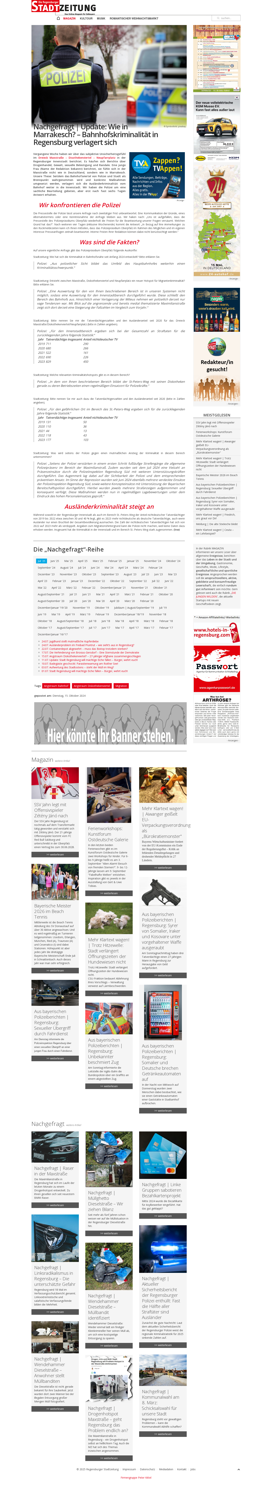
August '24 (66, 567)
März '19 (85, 614)
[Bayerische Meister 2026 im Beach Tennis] (55, 918)
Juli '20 (73, 601)
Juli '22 (155, 581)
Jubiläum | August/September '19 (134, 607)
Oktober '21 (160, 587)
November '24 (152, 561)
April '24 (123, 567)
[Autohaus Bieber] (217, 128)
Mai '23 (172, 574)
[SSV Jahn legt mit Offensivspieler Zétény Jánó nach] (55, 812)
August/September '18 (70, 621)
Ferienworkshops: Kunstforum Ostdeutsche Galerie (214, 433)
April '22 (56, 587)
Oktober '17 (45, 627)
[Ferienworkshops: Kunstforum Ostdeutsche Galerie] (109, 831)
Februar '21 (147, 594)
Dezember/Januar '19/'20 (53, 607)
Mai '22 (42, 587)
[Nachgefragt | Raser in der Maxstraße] (55, 1169)
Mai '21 (100, 594)
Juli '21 (73, 594)
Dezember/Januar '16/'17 (53, 634)
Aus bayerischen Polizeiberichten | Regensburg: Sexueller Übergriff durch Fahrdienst (216, 488)
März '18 (149, 621)
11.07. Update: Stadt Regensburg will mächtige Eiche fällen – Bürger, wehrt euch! (90, 660)
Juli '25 (41, 561)
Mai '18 (119, 621)
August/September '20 (51, 601)
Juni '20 (86, 601)
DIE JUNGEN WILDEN (216, 594)
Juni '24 (95, 567)
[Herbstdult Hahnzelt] (217, 58)
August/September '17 (70, 627)
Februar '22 (88, 587)
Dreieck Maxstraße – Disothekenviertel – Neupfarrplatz (76, 157)
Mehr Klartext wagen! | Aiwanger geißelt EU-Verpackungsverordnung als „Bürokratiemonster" (216, 447)
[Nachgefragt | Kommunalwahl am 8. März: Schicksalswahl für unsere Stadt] (163, 1395)
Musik (101, 18)
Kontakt (182, 1469)
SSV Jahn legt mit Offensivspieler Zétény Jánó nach (215, 424)
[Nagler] (217, 309)
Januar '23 (77, 581)
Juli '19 (163, 607)
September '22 (138, 581)
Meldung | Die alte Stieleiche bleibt (217, 524)
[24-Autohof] (217, 220)
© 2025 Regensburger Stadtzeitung (98, 1469)
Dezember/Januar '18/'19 (129, 614)
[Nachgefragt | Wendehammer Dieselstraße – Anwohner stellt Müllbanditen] (55, 1366)
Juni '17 (106, 627)
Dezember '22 (96, 581)
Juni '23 (158, 574)
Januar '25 (133, 561)
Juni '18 (106, 621)
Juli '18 (92, 621)
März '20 (130, 601)
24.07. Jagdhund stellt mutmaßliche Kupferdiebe (70, 641)
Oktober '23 (89, 574)
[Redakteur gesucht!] (217, 367)
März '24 (138, 567)
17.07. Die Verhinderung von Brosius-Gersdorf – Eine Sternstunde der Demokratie (90, 652)
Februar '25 (115, 561)
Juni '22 (169, 581)
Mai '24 (109, 567)
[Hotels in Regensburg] (217, 632)
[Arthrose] (217, 716)
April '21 (114, 594)
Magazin (69, 18)
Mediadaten (166, 1469)
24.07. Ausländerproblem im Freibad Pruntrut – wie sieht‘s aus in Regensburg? (88, 645)
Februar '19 (102, 614)
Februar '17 (166, 627)
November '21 (139, 587)
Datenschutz (147, 1469)
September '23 (110, 574)
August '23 (130, 574)
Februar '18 (166, 621)
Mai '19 (55, 614)
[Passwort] (217, 668)
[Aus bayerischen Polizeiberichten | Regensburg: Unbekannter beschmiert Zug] (109, 1046)
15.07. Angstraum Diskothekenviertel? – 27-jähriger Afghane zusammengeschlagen (91, 656)
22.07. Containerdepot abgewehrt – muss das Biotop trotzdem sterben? (85, 649)
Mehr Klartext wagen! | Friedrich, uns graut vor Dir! (215, 516)
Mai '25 (68, 561)
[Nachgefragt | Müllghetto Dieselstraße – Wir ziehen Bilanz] (109, 1183)
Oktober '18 (45, 621)
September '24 (46, 567)
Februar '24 (155, 567)
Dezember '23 (46, 574)
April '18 (134, 621)
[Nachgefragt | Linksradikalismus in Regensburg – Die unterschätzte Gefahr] (55, 1264)
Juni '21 (86, 594)
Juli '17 (92, 627)
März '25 (98, 561)
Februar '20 (147, 601)
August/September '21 (51, 594)
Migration (121, 686)
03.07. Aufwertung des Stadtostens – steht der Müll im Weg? (78, 667)
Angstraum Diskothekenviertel (92, 686)
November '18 (157, 614)
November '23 (68, 574)
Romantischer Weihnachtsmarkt (134, 18)
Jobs (193, 1469)
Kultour (86, 18)
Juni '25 (55, 561)
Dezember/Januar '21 (113, 587)
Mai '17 (119, 627)
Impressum (129, 1469)
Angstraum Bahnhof (56, 686)
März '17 (149, 627)
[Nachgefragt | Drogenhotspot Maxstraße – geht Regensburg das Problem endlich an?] (109, 1408)
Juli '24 (82, 567)
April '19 (70, 614)
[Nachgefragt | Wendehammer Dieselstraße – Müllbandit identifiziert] (109, 1295)
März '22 (71, 587)
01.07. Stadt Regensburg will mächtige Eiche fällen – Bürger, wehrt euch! (85, 671)
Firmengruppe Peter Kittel (136, 1477)
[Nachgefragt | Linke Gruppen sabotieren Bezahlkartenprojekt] (163, 1175)
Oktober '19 (102, 607)
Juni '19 (42, 614)
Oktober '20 (166, 594)
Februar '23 (59, 581)
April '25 (83, 561)
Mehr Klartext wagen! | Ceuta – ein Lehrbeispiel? (215, 531)
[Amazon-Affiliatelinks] (217, 617)
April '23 (42, 581)
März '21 (130, 594)
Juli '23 (145, 574)
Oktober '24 (173, 561)
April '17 (134, 627)
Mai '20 (100, 601)
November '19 (81, 607)
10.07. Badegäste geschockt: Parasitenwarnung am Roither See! (80, 663)
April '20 (114, 601)
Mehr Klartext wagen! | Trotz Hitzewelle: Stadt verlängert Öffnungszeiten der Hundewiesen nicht (216, 463)
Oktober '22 (117, 581)
